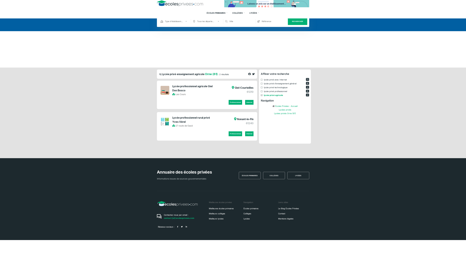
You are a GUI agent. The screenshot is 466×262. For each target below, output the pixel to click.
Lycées (254, 13)
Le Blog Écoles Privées (288, 208)
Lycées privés (285, 110)
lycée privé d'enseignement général (280, 83)
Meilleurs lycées (216, 218)
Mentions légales (285, 218)
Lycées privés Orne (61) (285, 113)
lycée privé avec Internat (275, 79)
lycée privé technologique (275, 87)
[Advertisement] (233, 49)
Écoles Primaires (216, 13)
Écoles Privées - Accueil (286, 106)
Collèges (237, 13)
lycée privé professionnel (275, 91)
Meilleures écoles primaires (221, 208)
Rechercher (297, 21)
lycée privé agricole (273, 95)
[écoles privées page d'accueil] (177, 207)
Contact (281, 213)
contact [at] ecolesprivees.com (179, 218)
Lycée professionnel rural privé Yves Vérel (191, 119)
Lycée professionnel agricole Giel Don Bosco (192, 88)
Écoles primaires (250, 208)
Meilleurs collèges (217, 213)
